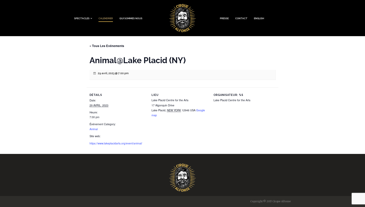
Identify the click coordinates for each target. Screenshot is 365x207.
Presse (224, 18)
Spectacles (82, 18)
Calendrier (105, 18)
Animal (94, 129)
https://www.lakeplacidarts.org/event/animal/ (116, 143)
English (259, 18)
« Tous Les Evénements (107, 46)
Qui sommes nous (130, 18)
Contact (241, 18)
